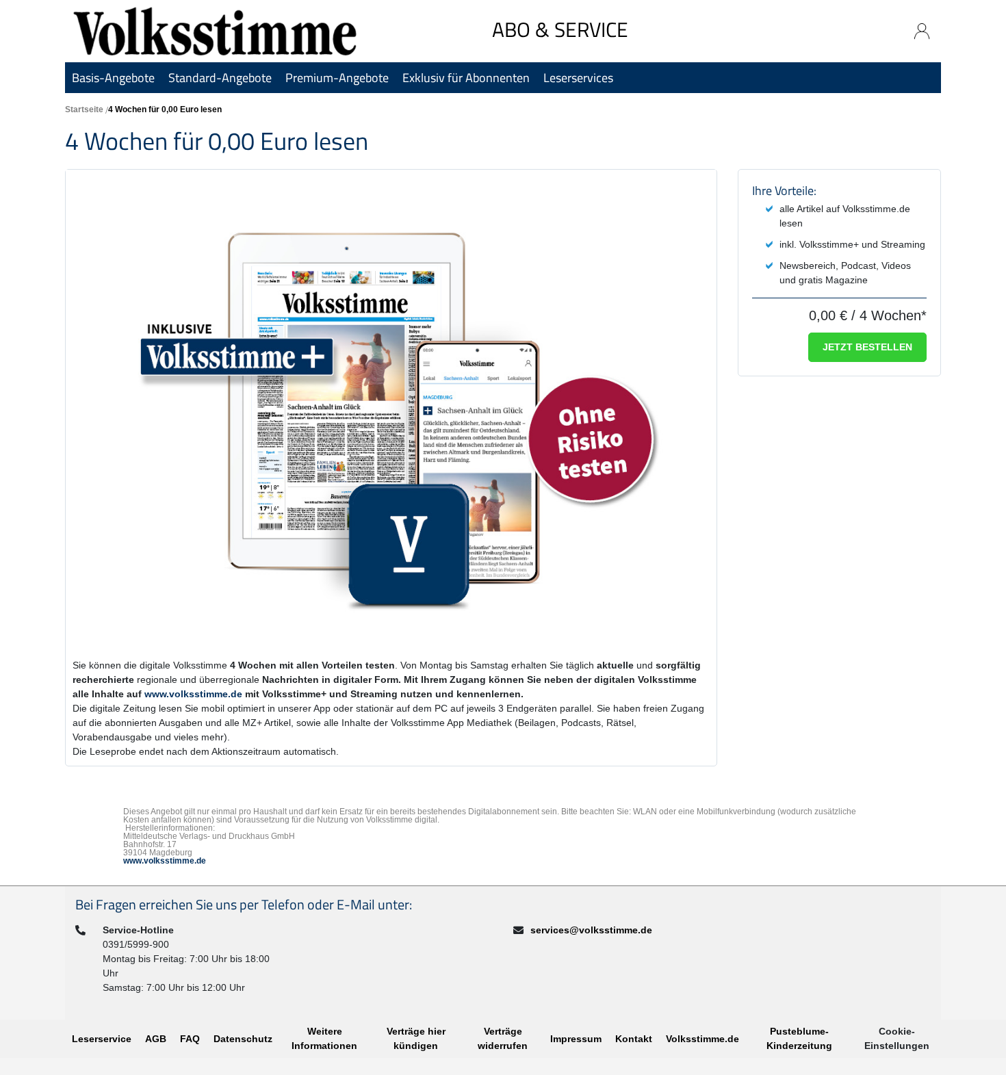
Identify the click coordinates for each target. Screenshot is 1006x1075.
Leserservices (578, 77)
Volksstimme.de (702, 1038)
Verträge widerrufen (503, 1038)
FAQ (190, 1038)
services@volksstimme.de (591, 929)
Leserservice (101, 1038)
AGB (155, 1038)
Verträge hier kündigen (416, 1038)
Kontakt (633, 1038)
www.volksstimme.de (193, 693)
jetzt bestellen (867, 346)
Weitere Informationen (324, 1038)
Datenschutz (243, 1038)
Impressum (576, 1038)
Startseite (84, 109)
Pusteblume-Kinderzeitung (799, 1038)
